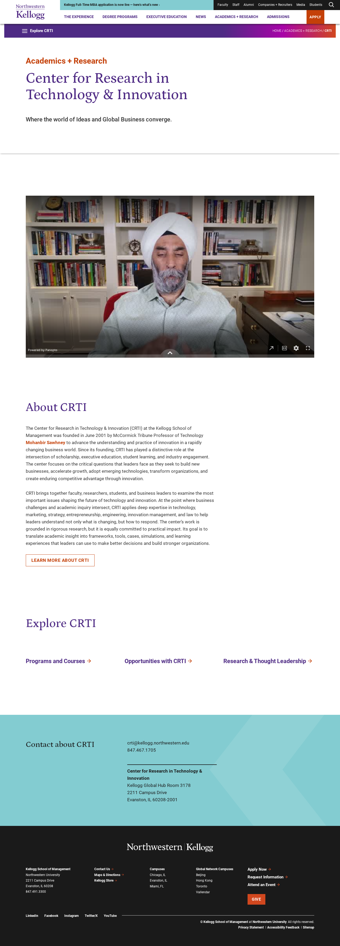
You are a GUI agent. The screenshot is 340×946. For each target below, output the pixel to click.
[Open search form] (331, 5)
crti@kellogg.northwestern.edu (158, 743)
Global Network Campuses (214, 869)
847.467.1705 (141, 750)
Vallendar (203, 892)
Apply (315, 17)
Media (300, 5)
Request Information (265, 877)
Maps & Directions (107, 875)
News (201, 17)
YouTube (110, 916)
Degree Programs (120, 17)
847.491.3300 (36, 892)
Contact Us (102, 869)
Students (315, 5)
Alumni (249, 5)
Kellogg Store (103, 880)
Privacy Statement (251, 927)
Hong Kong (204, 880)
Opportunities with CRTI (155, 661)
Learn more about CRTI (60, 560)
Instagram (71, 916)
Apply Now (257, 869)
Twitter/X (91, 916)
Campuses (157, 869)
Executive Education (166, 17)
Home (277, 31)
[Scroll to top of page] (321, 918)
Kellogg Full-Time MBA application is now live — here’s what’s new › (112, 5)
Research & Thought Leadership (264, 661)
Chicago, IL (157, 875)
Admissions (278, 17)
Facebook (51, 916)
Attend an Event (261, 884)
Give (256, 899)
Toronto (201, 886)
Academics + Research (236, 17)
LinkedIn (32, 916)
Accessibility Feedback (283, 927)
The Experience (79, 17)
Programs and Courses (55, 661)
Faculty (223, 5)
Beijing (201, 875)
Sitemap (308, 927)
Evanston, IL (158, 880)
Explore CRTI (41, 30)
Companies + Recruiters (275, 5)
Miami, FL (157, 886)
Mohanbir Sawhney (45, 442)
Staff (235, 5)
